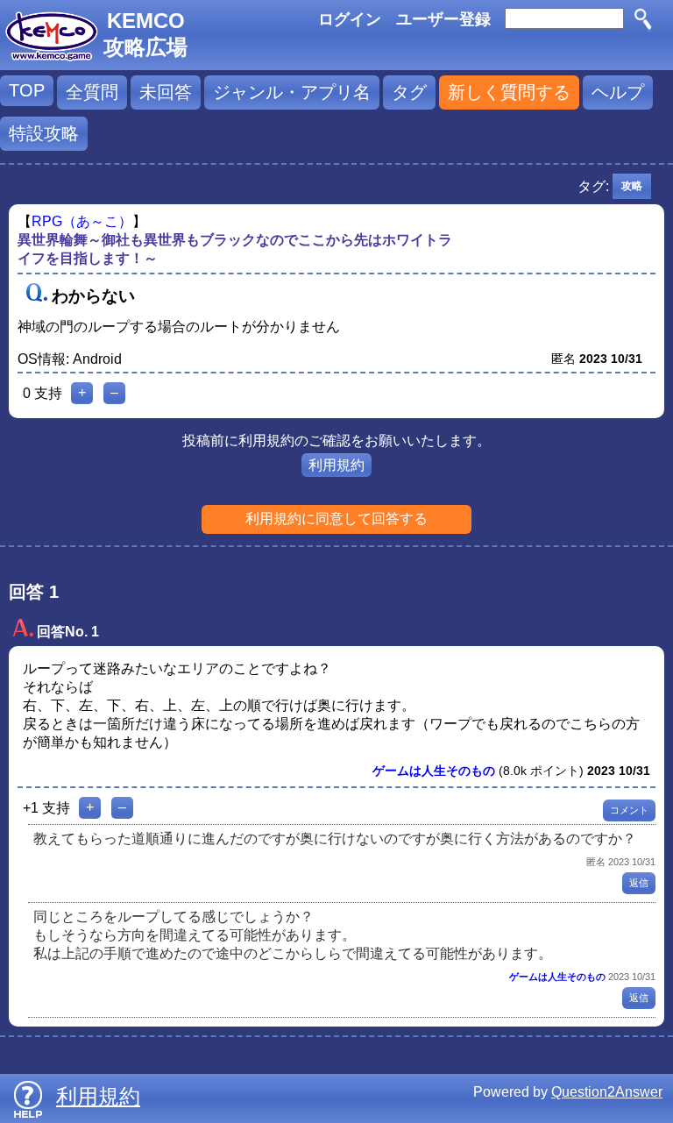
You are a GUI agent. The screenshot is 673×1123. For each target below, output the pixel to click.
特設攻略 (44, 133)
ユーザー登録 (443, 19)
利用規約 (336, 465)
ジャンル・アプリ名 (292, 92)
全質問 (92, 92)
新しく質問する (509, 92)
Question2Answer (606, 1091)
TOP (27, 90)
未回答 (165, 92)
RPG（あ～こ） (82, 221)
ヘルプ (618, 92)
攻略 (631, 186)
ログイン (349, 19)
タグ (409, 92)
